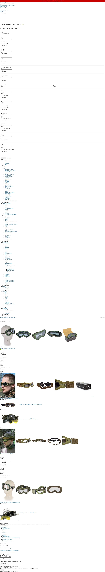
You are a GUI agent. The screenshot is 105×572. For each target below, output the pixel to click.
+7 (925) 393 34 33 (3, 3)
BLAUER (6, 173)
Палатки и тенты (8, 253)
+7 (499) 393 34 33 (3, 526)
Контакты (2, 8)
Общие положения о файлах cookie (7, 552)
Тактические (9, 268)
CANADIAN (7, 182)
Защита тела (7, 284)
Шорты (6, 209)
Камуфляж (7, 218)
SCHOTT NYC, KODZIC (9, 192)
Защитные (9, 266)
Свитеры (6, 225)
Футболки (7, 210)
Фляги (6, 260)
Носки (6, 234)
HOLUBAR (7, 181)
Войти (7, 10)
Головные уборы (8, 238)
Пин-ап (6, 301)
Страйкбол (7, 305)
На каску (1, 317)
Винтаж (6, 299)
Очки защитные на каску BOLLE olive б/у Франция (10, 502)
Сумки (6, 245)
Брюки (6, 204)
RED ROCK (7, 197)
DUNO (6, 184)
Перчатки (7, 213)
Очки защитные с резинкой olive (6, 453)
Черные (5, 317)
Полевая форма (8, 232)
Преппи (6, 293)
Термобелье (7, 237)
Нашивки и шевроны (9, 310)
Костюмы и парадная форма (10, 221)
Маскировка (7, 255)
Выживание (7, 282)
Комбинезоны (7, 235)
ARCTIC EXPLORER (9, 176)
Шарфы (6, 251)
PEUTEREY (7, 180)
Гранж (6, 292)
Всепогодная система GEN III (11, 231)
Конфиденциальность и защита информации (11, 537)
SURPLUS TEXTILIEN (9, 186)
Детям (6, 164)
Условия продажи (5, 536)
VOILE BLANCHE (8, 179)
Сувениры (7, 313)
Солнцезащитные (10, 265)
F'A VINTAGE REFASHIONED (10, 201)
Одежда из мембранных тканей (11, 224)
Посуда (6, 262)
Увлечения (4, 291)
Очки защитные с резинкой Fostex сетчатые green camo (31, 404)
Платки (6, 249)
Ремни (6, 257)
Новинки (4, 166)
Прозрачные (13, 317)
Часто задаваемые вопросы (8, 540)
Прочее (6, 275)
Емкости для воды (8, 263)
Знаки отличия (8, 312)
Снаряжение (4, 242)
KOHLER (6, 191)
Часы (6, 277)
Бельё (6, 212)
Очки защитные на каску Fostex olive (7, 348)
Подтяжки (7, 254)
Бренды (4, 168)
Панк (6, 295)
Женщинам (7, 163)
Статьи (3, 529)
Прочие (8, 273)
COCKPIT (7, 177)
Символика (4, 308)
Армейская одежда (6, 216)
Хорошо (2, 570)
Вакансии (4, 535)
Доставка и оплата (6, 528)
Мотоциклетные (10, 269)
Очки (6, 264)
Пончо (6, 252)
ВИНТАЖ (7, 230)
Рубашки (6, 227)
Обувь (3, 286)
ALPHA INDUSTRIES (9, 169)
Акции (3, 531)
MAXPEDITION (8, 193)
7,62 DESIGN (7, 188)
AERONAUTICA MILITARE (10, 170)
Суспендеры (7, 258)
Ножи (6, 279)
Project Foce (7, 190)
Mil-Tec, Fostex (8, 199)
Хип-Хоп (6, 296)
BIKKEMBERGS (8, 185)
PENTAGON (7, 195)
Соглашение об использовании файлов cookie (9, 550)
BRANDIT (7, 187)
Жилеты (6, 207)
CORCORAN (7, 198)
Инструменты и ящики (9, 280)
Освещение (7, 274)
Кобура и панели (8, 259)
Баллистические (10, 270)
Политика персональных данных (6, 548)
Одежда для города (6, 160)
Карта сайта (4, 541)
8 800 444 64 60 (3, 527)
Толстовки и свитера (9, 208)
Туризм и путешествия (9, 281)
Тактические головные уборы (10, 214)
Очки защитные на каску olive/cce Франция (28, 512)
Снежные (9, 271)
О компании (4, 534)
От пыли (8, 317)
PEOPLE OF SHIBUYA (9, 174)
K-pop (6, 298)
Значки (6, 309)
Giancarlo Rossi (8, 175)
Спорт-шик (7, 302)
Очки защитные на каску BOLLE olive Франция (29, 418)
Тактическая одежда (6, 203)
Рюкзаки (6, 246)
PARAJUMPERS (8, 171)
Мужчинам (7, 162)
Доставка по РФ (3, 7)
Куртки (6, 205)
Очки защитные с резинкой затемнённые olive (9, 398)
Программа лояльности (7, 539)
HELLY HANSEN (8, 196)
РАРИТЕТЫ (7, 276)
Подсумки (7, 248)
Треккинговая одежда (9, 303)
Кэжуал (6, 297)
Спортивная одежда (9, 229)
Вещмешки (7, 247)
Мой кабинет (2, 10)
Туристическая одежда (9, 304)
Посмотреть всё (4, 45)
